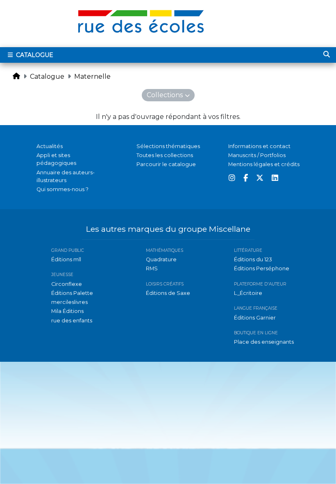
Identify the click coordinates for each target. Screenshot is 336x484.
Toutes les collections (164, 155)
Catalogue (33, 55)
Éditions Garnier (255, 318)
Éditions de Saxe (168, 293)
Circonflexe (66, 284)
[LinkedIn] (275, 178)
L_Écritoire (248, 293)
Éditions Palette (72, 293)
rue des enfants (71, 320)
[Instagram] (232, 178)
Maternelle (92, 76)
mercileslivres (69, 302)
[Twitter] (259, 178)
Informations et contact (259, 146)
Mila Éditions (67, 311)
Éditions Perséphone (261, 268)
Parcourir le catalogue (166, 164)
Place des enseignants (264, 342)
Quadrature (161, 259)
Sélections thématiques (168, 146)
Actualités (49, 146)
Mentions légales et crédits (264, 164)
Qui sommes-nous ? (62, 189)
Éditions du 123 (253, 259)
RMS (152, 268)
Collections (165, 95)
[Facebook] (245, 178)
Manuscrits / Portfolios (257, 155)
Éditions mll (66, 259)
